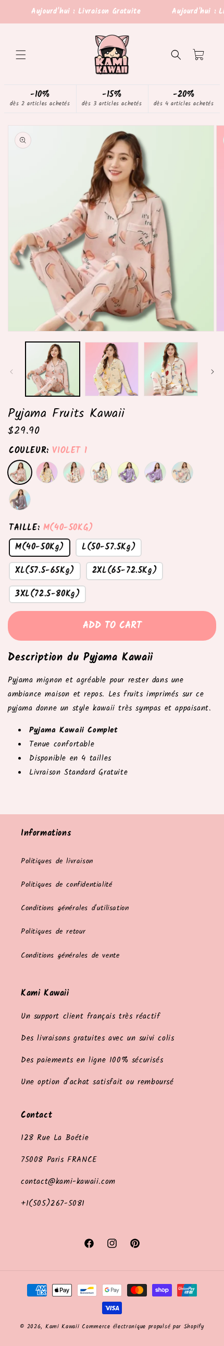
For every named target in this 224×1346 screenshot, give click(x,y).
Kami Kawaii (62, 1326)
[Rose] (19, 499)
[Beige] (74, 472)
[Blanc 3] (182, 472)
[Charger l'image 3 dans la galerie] (171, 369)
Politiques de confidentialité (66, 884)
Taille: (51, 527)
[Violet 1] (19, 472)
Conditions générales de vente (70, 955)
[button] (20, 54)
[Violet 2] (128, 472)
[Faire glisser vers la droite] (212, 371)
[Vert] (101, 472)
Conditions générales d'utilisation (75, 908)
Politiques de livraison (57, 861)
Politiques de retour (53, 931)
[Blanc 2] (155, 472)
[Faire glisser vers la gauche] (11, 371)
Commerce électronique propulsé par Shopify (143, 1326)
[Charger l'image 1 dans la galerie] (53, 369)
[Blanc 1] (46, 472)
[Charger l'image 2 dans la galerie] (112, 369)
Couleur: (48, 450)
